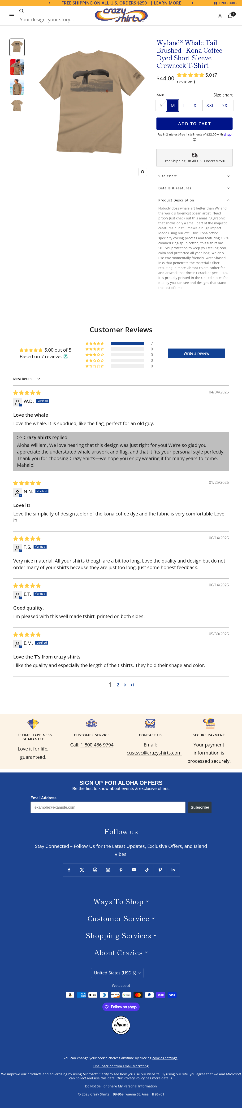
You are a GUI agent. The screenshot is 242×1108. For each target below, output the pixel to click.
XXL (210, 105)
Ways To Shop (118, 901)
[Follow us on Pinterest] (121, 869)
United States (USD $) (115, 973)
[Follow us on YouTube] (134, 869)
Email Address (43, 798)
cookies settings (164, 1058)
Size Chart (167, 176)
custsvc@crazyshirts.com (154, 753)
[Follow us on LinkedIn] (173, 869)
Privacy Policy (134, 1078)
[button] (191, 75)
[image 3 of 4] (17, 87)
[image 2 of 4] (17, 67)
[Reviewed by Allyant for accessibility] (121, 1019)
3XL (226, 105)
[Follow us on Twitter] (82, 869)
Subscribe (200, 807)
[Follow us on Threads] (95, 869)
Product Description (176, 200)
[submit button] (21, 11)
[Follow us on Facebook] (69, 869)
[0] (230, 15)
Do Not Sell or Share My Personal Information (121, 1086)
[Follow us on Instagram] (108, 869)
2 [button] (118, 684)
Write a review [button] (196, 353)
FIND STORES (228, 3)
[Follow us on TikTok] (147, 869)
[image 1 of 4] (17, 47)
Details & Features (174, 188)
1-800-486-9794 (97, 745)
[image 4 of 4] (17, 106)
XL (196, 105)
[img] (27, 392)
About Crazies (118, 952)
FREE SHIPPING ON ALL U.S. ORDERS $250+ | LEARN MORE (121, 3)
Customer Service (118, 918)
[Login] (220, 16)
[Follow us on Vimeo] (160, 869)
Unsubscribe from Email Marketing (121, 1066)
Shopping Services (118, 935)
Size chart (223, 95)
